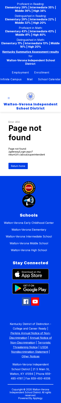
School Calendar (49, 79)
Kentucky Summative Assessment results (30, 51)
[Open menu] (9, 98)
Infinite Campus (11, 79)
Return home (18, 166)
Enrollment (41, 72)
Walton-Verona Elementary (29, 229)
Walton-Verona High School (29, 250)
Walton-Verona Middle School (29, 243)
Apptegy (38, 398)
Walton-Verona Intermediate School (29, 236)
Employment (20, 72)
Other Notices (30, 356)
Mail (30, 79)
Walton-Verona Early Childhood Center (29, 222)
